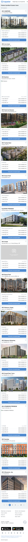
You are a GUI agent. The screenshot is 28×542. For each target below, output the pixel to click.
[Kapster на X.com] (14, 533)
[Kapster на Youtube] (20, 533)
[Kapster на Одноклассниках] (17, 533)
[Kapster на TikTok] (23, 533)
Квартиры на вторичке (19, 1)
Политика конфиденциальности (12, 537)
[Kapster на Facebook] (2, 533)
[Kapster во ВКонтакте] (11, 533)
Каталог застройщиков (20, 511)
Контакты (3, 516)
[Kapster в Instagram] (5, 533)
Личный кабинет (18, 514)
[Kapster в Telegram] (8, 533)
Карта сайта (17, 516)
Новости (3, 514)
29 (21, 505)
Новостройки (4, 512)
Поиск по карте (18, 512)
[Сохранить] (25, 10)
